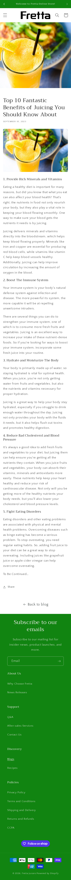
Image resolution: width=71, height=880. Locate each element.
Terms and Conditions (21, 801)
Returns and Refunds (20, 818)
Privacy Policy (16, 792)
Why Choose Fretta (19, 683)
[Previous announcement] (4, 4)
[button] (5, 15)
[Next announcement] (67, 4)
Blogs (10, 759)
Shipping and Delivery (21, 810)
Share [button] (11, 586)
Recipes (12, 768)
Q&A (10, 717)
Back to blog (38, 604)
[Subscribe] (59, 661)
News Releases (17, 692)
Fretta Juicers (29, 873)
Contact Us (14, 734)
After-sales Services (20, 725)
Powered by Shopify (47, 873)
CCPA (11, 827)
